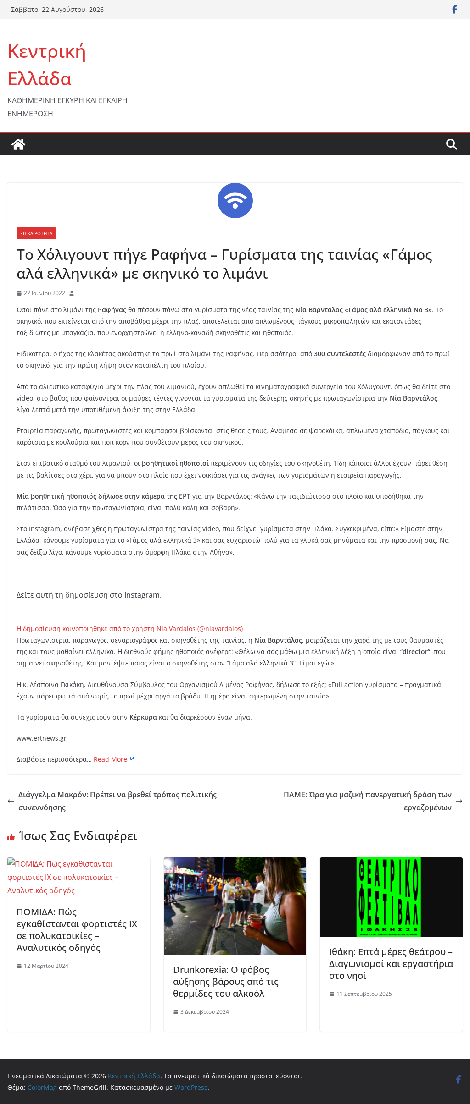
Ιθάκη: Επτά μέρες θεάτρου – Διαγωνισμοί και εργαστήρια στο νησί (391, 963)
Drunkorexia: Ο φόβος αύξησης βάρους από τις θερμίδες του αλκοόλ (226, 981)
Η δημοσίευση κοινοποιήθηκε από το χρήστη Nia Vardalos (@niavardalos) (130, 628)
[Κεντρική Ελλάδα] (18, 144)
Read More (110, 759)
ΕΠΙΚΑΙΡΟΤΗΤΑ (36, 233)
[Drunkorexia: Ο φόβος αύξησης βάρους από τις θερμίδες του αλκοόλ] (235, 864)
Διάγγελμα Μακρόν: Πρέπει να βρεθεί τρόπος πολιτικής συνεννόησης (117, 801)
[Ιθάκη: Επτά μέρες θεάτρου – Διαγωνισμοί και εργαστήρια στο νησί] (391, 864)
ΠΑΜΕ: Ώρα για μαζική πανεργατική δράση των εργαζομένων (368, 801)
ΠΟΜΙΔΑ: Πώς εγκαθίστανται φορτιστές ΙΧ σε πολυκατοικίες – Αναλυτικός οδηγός (77, 930)
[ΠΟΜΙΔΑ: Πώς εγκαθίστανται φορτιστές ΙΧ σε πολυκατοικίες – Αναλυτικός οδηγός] (78, 864)
